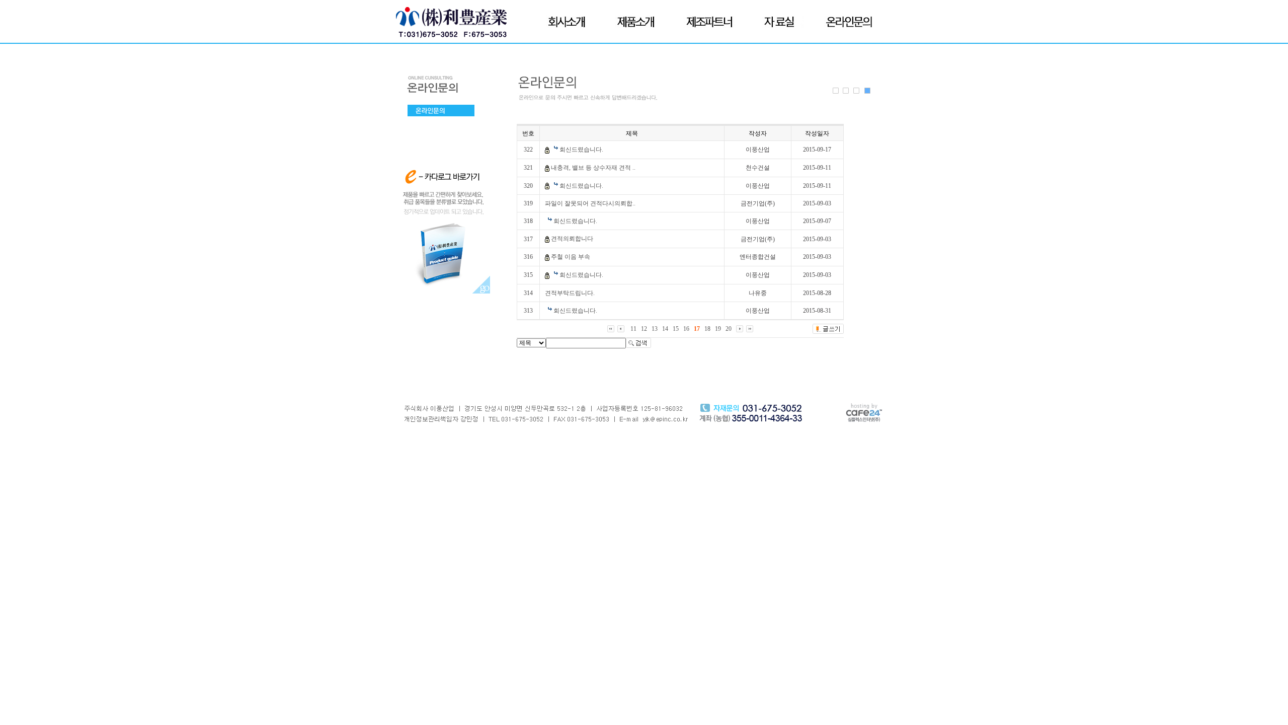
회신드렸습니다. (581, 149)
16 (686, 328)
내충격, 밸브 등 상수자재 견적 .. (593, 167)
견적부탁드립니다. (570, 293)
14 (665, 328)
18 (707, 328)
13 (655, 328)
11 (633, 328)
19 (718, 328)
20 (729, 328)
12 (644, 328)
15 (676, 328)
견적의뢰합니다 (572, 238)
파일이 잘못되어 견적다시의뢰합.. (590, 203)
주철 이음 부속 (570, 256)
